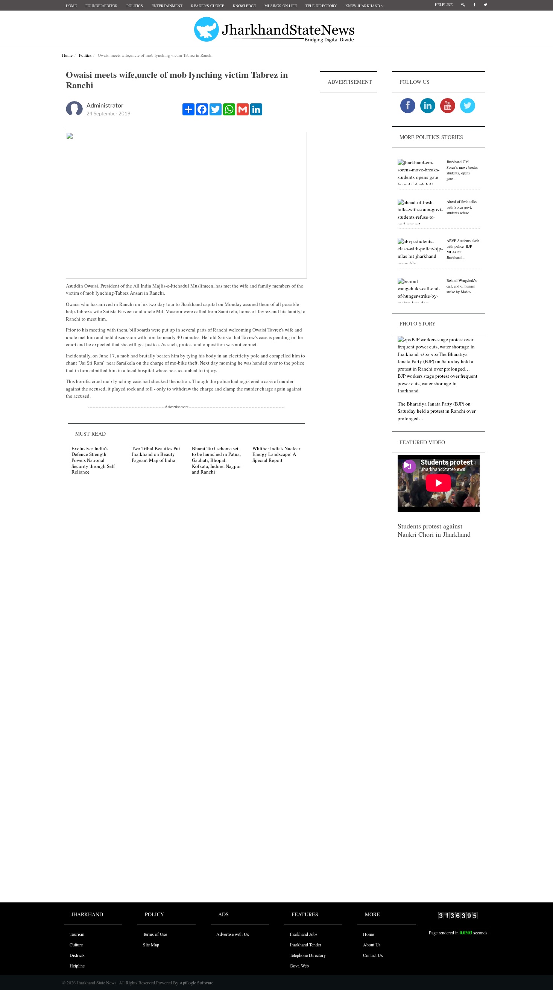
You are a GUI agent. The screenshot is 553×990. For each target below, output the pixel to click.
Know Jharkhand (363, 5)
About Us (372, 945)
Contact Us (373, 955)
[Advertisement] (348, 207)
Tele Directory (321, 5)
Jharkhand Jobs (304, 934)
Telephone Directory (308, 955)
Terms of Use (155, 934)
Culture (76, 945)
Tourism (77, 934)
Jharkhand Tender (305, 945)
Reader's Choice (207, 5)
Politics (134, 5)
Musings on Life (280, 5)
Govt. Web (299, 966)
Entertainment (167, 5)
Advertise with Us (232, 934)
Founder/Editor (101, 5)
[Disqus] (186, 587)
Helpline (444, 4)
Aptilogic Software (195, 982)
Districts (77, 955)
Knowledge (244, 5)
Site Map (151, 945)
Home (71, 5)
